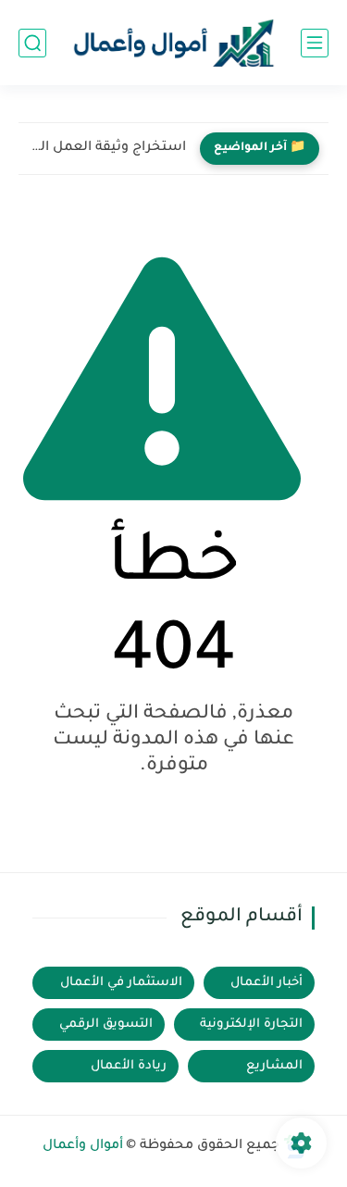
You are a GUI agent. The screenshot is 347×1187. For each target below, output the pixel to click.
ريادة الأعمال (129, 1066)
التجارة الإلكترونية (251, 1024)
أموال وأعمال (83, 1146)
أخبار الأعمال (266, 983)
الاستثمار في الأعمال (121, 983)
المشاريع (274, 1066)
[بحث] (32, 43)
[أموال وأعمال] (174, 43)
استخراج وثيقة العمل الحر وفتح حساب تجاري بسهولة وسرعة (107, 148)
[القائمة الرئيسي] (314, 43)
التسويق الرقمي (106, 1024)
